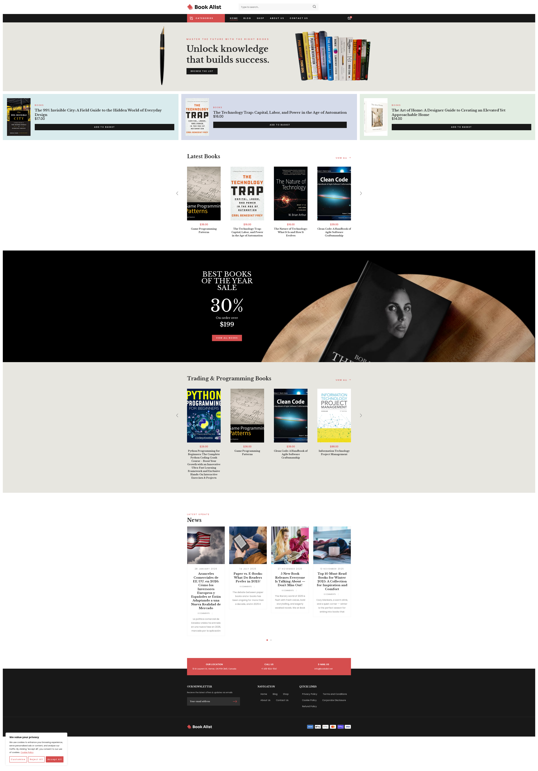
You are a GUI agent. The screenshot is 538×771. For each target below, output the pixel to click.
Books (39, 105)
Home (263, 694)
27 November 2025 (290, 568)
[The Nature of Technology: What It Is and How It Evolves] (291, 193)
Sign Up (235, 701)
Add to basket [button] (104, 127)
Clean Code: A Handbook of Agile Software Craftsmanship (334, 232)
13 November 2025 (332, 568)
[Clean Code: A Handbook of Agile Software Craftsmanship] (334, 193)
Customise (18, 759)
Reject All (36, 759)
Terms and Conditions (335, 694)
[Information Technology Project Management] (334, 415)
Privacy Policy (309, 694)
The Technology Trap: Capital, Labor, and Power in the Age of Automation (280, 112)
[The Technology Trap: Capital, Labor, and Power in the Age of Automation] (197, 117)
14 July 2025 (248, 568)
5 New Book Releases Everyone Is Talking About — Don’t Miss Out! (290, 579)
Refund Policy (309, 706)
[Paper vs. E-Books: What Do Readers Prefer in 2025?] (248, 545)
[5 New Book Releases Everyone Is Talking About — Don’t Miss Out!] (290, 545)
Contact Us (282, 700)
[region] (36, 749)
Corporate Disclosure (334, 700)
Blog (275, 694)
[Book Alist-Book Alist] (204, 7)
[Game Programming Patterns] (204, 193)
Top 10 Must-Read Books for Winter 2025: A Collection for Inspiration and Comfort (332, 581)
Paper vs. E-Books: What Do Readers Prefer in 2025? (248, 577)
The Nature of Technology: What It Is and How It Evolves (291, 232)
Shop (286, 694)
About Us (265, 700)
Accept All (54, 759)
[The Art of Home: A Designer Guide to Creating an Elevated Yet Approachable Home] (376, 117)
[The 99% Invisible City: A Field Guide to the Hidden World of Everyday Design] (19, 117)
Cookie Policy (27, 752)
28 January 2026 (206, 568)
